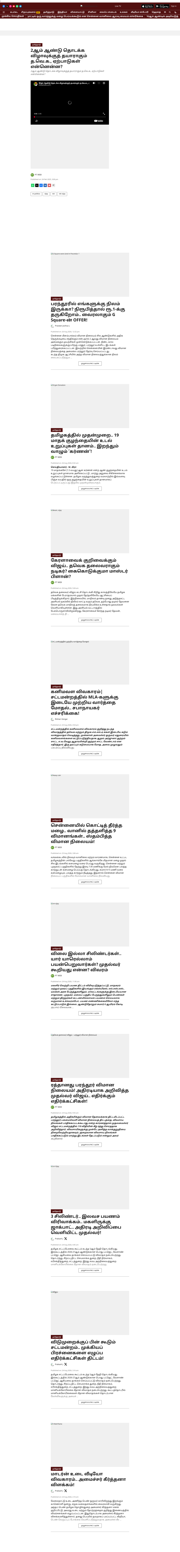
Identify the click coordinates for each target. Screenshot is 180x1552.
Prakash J (59, 1239)
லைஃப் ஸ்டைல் (108, 12)
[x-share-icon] (37, 187)
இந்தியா (62, 12)
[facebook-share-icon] (41, 187)
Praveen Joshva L (62, 326)
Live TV (118, 6)
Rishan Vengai (61, 719)
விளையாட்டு (77, 12)
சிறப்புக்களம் (28, 12)
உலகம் (124, 12)
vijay (46, 194)
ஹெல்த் (156, 12)
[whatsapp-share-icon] (32, 187)
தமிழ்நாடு (48, 12)
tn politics (36, 194)
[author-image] (32, 175)
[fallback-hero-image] (90, 275)
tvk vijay (62, 194)
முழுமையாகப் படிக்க (90, 363)
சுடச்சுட (14, 12)
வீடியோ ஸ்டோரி (139, 12)
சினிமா (92, 12)
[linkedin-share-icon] (45, 187)
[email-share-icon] (49, 187)
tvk (53, 194)
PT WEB (38, 175)
